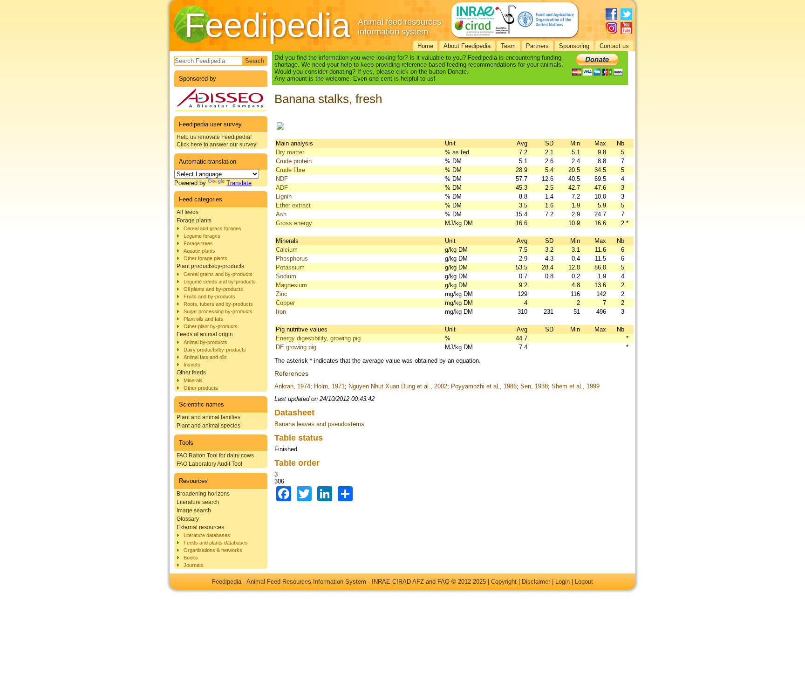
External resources (200, 527)
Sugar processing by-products (218, 311)
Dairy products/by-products (215, 349)
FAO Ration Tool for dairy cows (215, 455)
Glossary (188, 519)
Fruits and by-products (209, 296)
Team (508, 45)
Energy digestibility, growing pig (318, 338)
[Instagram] (611, 28)
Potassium (290, 267)
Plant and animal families (208, 417)
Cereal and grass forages (212, 228)
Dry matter (290, 152)
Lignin (284, 196)
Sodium (286, 276)
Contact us (614, 45)
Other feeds (191, 372)
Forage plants (194, 220)
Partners (537, 45)
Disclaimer (536, 581)
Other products (201, 388)
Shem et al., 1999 (576, 386)
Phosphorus (292, 258)
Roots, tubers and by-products (218, 304)
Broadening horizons (203, 493)
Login (562, 581)
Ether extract (293, 205)
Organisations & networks (213, 550)
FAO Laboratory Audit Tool (209, 464)
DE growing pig (296, 347)
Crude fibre (290, 169)
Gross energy (294, 223)
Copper (285, 302)
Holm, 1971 (329, 386)
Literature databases (207, 535)
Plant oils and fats (203, 319)
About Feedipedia (467, 45)
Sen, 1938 (534, 386)
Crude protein (294, 161)
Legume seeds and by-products (220, 281)
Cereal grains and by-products (218, 274)
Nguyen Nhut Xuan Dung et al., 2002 (397, 386)
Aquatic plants (199, 251)
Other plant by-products (211, 326)
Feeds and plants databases (216, 542)
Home (425, 45)
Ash (281, 214)
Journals (193, 565)
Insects (192, 364)
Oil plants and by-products (213, 289)
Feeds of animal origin (205, 334)
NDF (282, 178)
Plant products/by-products (210, 266)
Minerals (193, 380)
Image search (194, 510)
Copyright (504, 581)
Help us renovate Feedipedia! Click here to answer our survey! (217, 141)
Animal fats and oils (205, 357)
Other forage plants (205, 258)
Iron (281, 311)
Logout (584, 581)
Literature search (198, 502)
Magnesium (291, 285)
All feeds (187, 212)
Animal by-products (205, 342)
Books (191, 557)
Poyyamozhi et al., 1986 (484, 386)
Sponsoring (574, 45)
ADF (282, 187)
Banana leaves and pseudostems (319, 424)
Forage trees (198, 243)
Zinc (281, 293)
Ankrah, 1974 (292, 386)
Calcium (287, 249)
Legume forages (202, 236)
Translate (239, 182)
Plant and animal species (208, 425)
